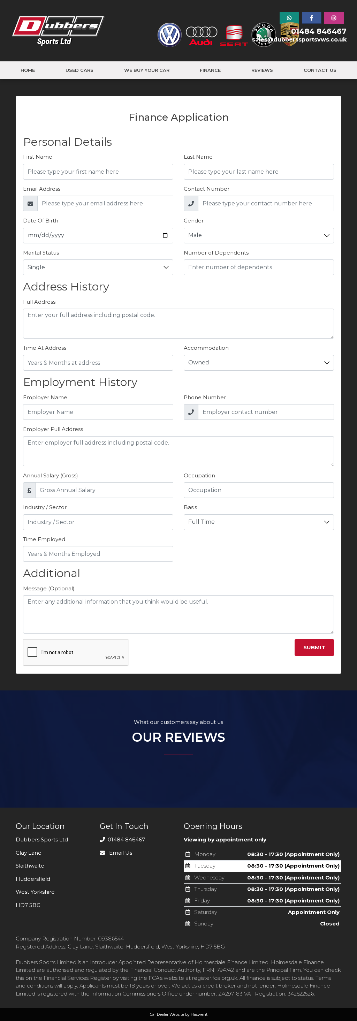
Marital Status (41, 252)
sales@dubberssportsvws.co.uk (299, 39)
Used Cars (79, 70)
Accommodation (206, 348)
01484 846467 (319, 31)
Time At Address (44, 348)
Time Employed (44, 539)
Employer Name (45, 397)
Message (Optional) (49, 588)
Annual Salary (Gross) (50, 475)
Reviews (262, 70)
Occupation (199, 475)
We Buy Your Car (146, 70)
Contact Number (206, 189)
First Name (37, 156)
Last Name (198, 156)
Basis (190, 507)
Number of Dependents (216, 252)
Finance (210, 70)
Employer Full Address (53, 429)
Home (28, 70)
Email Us (120, 852)
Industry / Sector (45, 507)
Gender (194, 220)
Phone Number (205, 397)
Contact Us (320, 70)
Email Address (41, 189)
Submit (314, 647)
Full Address (39, 301)
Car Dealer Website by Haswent (178, 1014)
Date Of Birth (40, 220)
